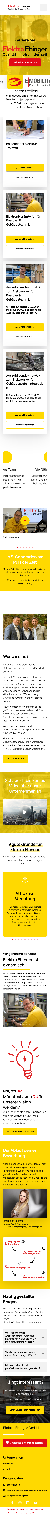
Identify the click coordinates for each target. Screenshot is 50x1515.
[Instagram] (21, 1503)
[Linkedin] (29, 1503)
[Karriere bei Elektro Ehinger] (19, 7)
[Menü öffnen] (43, 7)
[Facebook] (13, 1503)
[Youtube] (36, 1503)
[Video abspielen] (25, 520)
